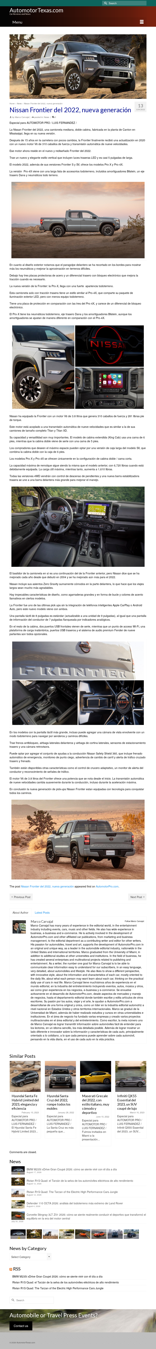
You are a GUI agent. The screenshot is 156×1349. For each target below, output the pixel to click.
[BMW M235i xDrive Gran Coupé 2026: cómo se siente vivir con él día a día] (18, 1234)
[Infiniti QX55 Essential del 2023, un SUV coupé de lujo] (95, 1076)
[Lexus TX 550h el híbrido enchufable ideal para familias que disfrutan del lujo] (115, 1234)
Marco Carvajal (22, 117)
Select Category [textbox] (20, 1257)
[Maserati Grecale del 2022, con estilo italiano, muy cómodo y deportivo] (60, 1076)
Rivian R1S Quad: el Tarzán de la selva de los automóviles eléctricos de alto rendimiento (80, 1181)
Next (143, 1103)
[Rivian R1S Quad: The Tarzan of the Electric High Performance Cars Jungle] (50, 1234)
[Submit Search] (105, 3)
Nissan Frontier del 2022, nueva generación (47, 886)
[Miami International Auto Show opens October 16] (130, 1076)
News (46, 117)
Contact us (21, 1326)
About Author (20, 912)
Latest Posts (42, 912)
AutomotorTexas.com (36, 10)
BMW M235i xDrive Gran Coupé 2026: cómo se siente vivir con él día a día (72, 1169)
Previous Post (22, 897)
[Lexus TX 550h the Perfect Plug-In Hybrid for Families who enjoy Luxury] (131, 1234)
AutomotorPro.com (107, 886)
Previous (13, 1103)
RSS (17, 1268)
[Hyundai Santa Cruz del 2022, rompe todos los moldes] (25, 1076)
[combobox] (30, 1256)
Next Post (136, 897)
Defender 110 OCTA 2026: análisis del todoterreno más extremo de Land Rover (75, 1203)
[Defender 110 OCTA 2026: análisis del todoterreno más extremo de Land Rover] (66, 1234)
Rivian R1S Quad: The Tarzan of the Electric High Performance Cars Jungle (72, 1192)
